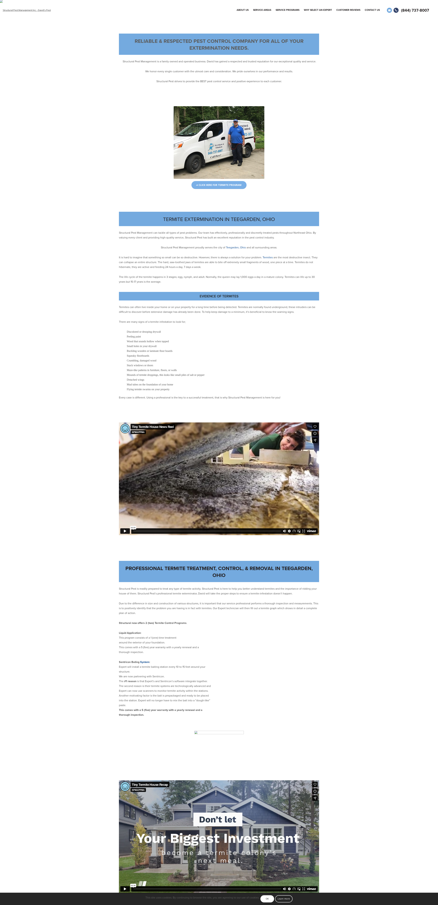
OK (267, 898)
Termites (268, 257)
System (144, 662)
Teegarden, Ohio (236, 247)
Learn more (284, 898)
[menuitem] (242, 10)
